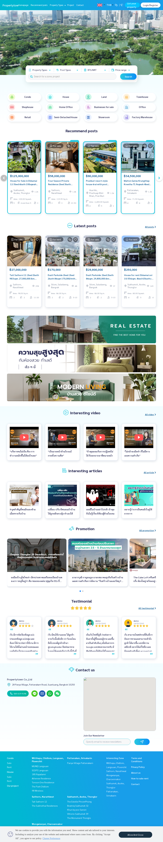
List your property (131, 5)
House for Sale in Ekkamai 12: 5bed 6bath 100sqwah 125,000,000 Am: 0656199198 (23, 182)
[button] (158, 42)
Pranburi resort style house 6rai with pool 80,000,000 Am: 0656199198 (97, 182)
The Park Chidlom (40, 786)
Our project (13, 785)
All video (149, 414)
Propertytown (11, 5)
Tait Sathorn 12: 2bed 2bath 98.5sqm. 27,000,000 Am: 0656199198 (24, 277)
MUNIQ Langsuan (40, 766)
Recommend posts (39, 5)
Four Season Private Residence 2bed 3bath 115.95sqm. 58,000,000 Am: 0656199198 (62, 182)
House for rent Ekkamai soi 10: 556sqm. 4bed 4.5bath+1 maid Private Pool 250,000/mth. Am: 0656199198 (138, 277)
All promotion (146, 530)
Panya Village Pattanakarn (80, 762)
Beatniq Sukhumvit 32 (78, 805)
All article (149, 472)
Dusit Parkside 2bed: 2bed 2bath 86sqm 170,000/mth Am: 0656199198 (61, 277)
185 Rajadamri (39, 774)
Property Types (57, 5)
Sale (9, 762)
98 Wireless (37, 790)
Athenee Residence (41, 778)
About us (136, 772)
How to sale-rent (140, 778)
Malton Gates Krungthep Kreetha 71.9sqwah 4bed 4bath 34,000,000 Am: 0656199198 (136, 182)
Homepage (23, 5)
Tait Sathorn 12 (39, 801)
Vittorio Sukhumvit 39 (77, 813)
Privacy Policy (138, 766)
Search (128, 76)
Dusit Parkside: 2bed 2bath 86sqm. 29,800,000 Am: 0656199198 (99, 277)
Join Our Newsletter (93, 735)
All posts (149, 226)
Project (70, 5)
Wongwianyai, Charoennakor (47, 823)
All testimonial (146, 608)
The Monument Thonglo (79, 817)
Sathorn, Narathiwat (43, 796)
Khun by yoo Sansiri (76, 809)
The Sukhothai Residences (45, 805)
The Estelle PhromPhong (79, 801)
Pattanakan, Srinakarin (79, 758)
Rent (9, 767)
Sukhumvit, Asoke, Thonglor (82, 796)
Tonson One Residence (43, 782)
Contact (80, 5)
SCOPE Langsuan (40, 770)
